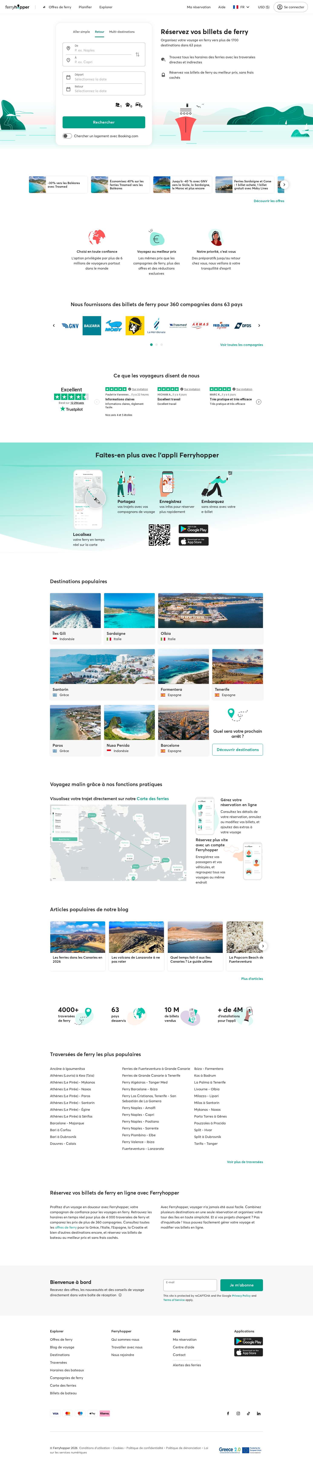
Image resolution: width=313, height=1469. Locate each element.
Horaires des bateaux (67, 1370)
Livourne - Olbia (207, 1089)
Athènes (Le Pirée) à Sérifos (71, 1116)
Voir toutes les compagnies (241, 345)
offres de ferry (66, 1227)
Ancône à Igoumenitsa (67, 1068)
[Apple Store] (194, 541)
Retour (99, 32)
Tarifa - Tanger (206, 1143)
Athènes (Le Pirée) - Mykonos (72, 1082)
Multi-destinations (122, 32)
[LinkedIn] (258, 1413)
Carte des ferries (153, 798)
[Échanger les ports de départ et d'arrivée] (137, 54)
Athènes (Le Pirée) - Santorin (72, 1103)
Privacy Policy (241, 1295)
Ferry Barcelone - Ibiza (140, 1089)
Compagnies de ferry (66, 1378)
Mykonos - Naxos (207, 1109)
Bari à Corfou (60, 1130)
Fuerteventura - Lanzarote (143, 1148)
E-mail (170, 1282)
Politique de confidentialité (144, 1448)
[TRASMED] (178, 325)
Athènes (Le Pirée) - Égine (70, 1109)
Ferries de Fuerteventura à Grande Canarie (156, 1068)
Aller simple (81, 32)
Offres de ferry (60, 7)
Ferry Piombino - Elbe (139, 1135)
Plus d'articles (252, 978)
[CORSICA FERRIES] (135, 325)
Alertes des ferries (187, 1365)
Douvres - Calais (63, 1143)
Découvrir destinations (238, 749)
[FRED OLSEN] (221, 325)
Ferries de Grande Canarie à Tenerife (151, 1075)
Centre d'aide (183, 1347)
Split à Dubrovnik (207, 1137)
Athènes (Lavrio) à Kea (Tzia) (72, 1075)
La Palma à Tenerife (210, 1082)
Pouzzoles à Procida (210, 1123)
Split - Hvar (203, 1130)
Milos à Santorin (206, 1103)
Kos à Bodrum (205, 1075)
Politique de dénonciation (183, 1448)
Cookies (118, 1448)
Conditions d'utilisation (94, 1448)
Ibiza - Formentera (208, 1068)
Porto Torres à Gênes (210, 1116)
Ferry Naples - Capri (138, 1114)
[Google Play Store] (194, 528)
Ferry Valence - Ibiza (138, 1142)
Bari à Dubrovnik (63, 1137)
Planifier (85, 7)
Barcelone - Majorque (67, 1123)
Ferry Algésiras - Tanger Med (145, 1082)
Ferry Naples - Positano (140, 1121)
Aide (221, 7)
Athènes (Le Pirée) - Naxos (70, 1089)
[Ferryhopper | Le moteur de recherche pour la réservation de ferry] (17, 7)
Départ (79, 74)
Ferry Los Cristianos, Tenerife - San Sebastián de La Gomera (149, 1098)
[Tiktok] (248, 1413)
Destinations (60, 1355)
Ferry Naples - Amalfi (138, 1108)
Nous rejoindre (122, 1355)
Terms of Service (174, 1300)
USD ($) (263, 7)
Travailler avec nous (126, 1347)
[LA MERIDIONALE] (156, 325)
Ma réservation (199, 7)
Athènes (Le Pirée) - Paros (70, 1096)
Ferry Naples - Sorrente (140, 1128)
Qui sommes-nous (125, 1339)
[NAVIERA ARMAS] (199, 325)
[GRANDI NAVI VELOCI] (70, 325)
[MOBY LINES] (113, 325)
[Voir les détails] (120, 1295)
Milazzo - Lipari (206, 1096)
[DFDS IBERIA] (242, 325)
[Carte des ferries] (118, 843)
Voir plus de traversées (245, 1162)
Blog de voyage (62, 1347)
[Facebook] (228, 1413)
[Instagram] (238, 1413)
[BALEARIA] (92, 325)
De (76, 45)
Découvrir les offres (269, 201)
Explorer (105, 7)
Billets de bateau (63, 1393)
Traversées (58, 1362)
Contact (179, 1355)
